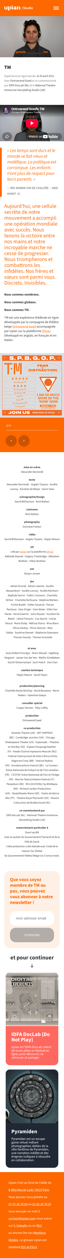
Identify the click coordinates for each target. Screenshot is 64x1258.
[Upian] (12, 8)
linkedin (22, 1225)
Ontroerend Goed (24, 326)
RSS (39, 1225)
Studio (27, 8)
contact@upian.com (22, 1218)
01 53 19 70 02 (41, 1204)
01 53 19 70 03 (18, 1204)
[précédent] (11, 441)
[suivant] (24, 441)
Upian (23, 552)
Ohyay (50, 552)
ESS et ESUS (29, 1247)
